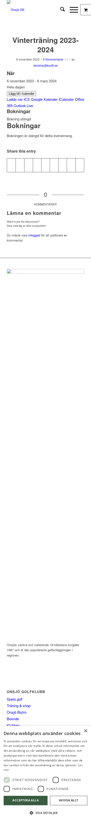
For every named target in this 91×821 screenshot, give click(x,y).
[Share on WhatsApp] (29, 165)
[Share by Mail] (80, 165)
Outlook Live (23, 105)
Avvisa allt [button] (68, 800)
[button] (45, 812)
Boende (13, 718)
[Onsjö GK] (38, 9)
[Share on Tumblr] (54, 165)
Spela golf (14, 699)
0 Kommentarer (53, 59)
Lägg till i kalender (21, 93)
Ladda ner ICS (18, 99)
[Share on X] (20, 165)
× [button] (85, 731)
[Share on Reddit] (71, 165)
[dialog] (45, 773)
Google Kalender (44, 99)
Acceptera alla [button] (25, 800)
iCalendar (66, 99)
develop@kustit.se (45, 65)
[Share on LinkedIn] (45, 165)
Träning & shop (19, 705)
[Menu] (71, 9)
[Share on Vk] (62, 165)
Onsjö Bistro (16, 712)
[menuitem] (60, 9)
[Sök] (60, 9)
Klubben (13, 725)
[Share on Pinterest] (37, 165)
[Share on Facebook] (11, 165)
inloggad (34, 235)
